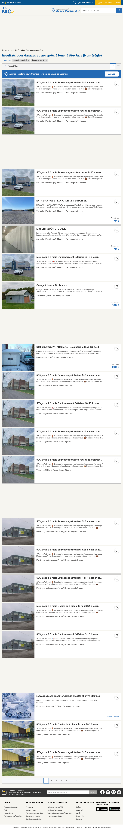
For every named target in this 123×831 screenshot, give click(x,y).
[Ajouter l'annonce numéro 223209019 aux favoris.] (116, 636)
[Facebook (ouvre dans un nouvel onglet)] (102, 794)
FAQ (5, 810)
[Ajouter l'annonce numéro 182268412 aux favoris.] (116, 698)
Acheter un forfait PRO (55, 807)
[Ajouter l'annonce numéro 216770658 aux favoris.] (116, 754)
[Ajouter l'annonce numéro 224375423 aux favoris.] (116, 259)
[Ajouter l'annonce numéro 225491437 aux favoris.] (116, 405)
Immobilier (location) (17, 50)
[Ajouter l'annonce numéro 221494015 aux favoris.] (116, 349)
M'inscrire (93, 792)
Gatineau (79, 819)
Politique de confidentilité (13, 816)
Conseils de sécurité (33, 816)
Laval (78, 813)
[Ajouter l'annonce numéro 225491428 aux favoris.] (116, 523)
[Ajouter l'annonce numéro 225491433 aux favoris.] (116, 112)
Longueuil (79, 810)
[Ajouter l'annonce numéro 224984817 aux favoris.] (116, 287)
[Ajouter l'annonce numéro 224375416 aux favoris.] (116, 551)
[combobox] (98, 10)
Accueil (4, 50)
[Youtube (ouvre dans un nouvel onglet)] (119, 794)
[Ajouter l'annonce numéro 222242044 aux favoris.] (116, 608)
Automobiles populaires (34, 813)
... (71, 781)
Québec (78, 807)
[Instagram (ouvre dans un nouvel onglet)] (113, 794)
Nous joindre (8, 813)
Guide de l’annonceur (55, 810)
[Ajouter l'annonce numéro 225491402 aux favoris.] (116, 726)
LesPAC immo (31, 810)
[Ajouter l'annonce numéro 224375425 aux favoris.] (116, 433)
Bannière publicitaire (55, 816)
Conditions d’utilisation (34, 819)
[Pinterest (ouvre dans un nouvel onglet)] (108, 794)
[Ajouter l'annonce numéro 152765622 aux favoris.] (116, 231)
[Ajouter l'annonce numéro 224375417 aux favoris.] (116, 580)
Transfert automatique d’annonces (59, 813)
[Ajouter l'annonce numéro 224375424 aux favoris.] (116, 461)
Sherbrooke (80, 816)
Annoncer (29, 807)
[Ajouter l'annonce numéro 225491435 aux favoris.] (116, 84)
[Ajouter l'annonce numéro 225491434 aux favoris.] (116, 174)
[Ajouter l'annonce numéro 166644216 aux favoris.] (116, 202)
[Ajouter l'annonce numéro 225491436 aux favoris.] (116, 377)
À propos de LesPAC (11, 807)
